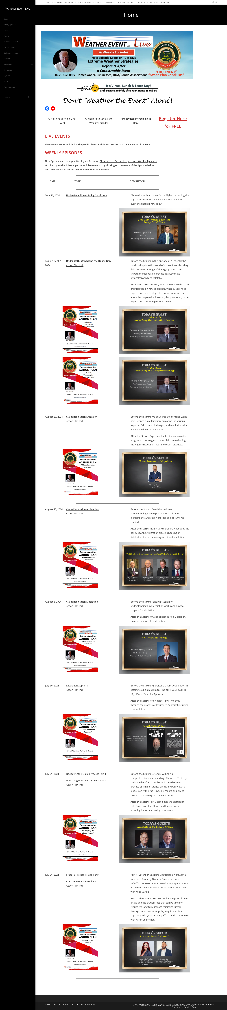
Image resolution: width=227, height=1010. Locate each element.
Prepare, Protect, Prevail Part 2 (82, 881)
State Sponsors (97, 2)
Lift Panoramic (117, 984)
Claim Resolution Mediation (82, 601)
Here (147, 144)
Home (47, 2)
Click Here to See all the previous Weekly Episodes (128, 161)
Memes (73, 2)
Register (150, 2)
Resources (121, 2)
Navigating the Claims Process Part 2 (86, 780)
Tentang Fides (70, 984)
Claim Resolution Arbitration (82, 509)
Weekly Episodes (56, 2)
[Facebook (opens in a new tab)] (213, 2)
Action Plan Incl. (74, 265)
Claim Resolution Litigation (81, 416)
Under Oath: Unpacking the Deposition (88, 261)
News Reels (130, 2)
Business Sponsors (84, 2)
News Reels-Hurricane (148, 1006)
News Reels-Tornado (164, 1006)
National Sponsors (110, 2)
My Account (193, 1007)
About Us (67, 2)
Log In (156, 2)
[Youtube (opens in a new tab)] (216, 2)
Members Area (165, 2)
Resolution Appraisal (77, 685)
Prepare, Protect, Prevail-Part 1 (82, 874)
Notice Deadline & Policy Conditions (86, 195)
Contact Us (141, 2)
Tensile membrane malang (87, 984)
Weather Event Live (17, 8)
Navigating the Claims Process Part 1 (86, 773)
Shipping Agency (104, 984)
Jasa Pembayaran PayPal (54, 984)
